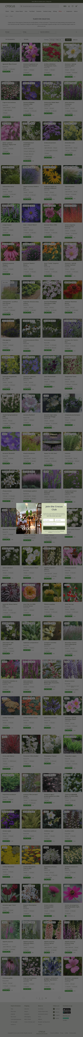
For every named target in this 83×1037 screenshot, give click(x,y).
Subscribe (54, 528)
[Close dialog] (65, 505)
